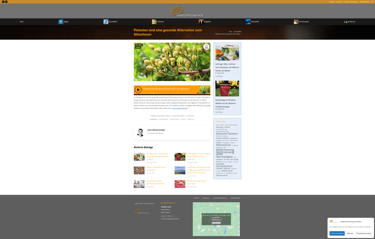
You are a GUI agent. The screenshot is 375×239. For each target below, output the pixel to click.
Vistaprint (234, 169)
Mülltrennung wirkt (225, 153)
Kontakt (196, 198)
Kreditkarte (235, 145)
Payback (219, 159)
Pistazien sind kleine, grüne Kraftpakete (156, 168)
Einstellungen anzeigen (363, 233)
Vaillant (226, 169)
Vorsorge (218, 171)
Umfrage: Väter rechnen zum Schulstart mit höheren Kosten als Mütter (157, 156)
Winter (235, 173)
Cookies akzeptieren (337, 233)
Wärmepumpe (222, 175)
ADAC (222, 125)
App (226, 125)
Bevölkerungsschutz (232, 125)
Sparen (230, 162)
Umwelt (220, 164)
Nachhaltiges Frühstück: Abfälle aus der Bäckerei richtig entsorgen (198, 156)
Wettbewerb (229, 173)
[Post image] (139, 157)
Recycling (234, 159)
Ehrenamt (219, 136)
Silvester (225, 161)
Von (177, 116)
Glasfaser (225, 136)
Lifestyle (138, 47)
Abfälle (218, 125)
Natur (235, 157)
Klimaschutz (223, 145)
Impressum (206, 198)
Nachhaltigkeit (224, 157)
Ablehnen (350, 233)
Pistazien (183, 119)
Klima (233, 143)
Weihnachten (227, 171)
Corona (227, 127)
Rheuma (219, 162)
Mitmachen (219, 147)
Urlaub (219, 169)
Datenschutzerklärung (219, 198)
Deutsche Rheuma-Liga (221, 129)
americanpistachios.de (180, 108)
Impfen (219, 143)
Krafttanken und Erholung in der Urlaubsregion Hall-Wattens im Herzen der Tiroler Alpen (198, 170)
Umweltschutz (224, 166)
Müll (225, 147)
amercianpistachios (163, 119)
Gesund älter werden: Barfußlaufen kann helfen (155, 182)
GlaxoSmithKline (222, 138)
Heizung (218, 140)
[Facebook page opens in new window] (3, 1)
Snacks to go (191, 119)
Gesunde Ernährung (175, 119)
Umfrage (236, 161)
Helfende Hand (225, 140)
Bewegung (219, 127)
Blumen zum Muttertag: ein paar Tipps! (197, 182)
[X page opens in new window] (6, 1)
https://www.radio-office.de (155, 133)
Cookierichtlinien (235, 198)
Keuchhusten (226, 143)
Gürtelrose (233, 138)
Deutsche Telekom (227, 134)
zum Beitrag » (219, 76)
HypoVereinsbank (234, 140)
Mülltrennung (225, 150)
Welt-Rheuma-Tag (220, 173)
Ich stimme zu (216, 223)
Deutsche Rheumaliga (222, 131)
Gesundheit (139, 45)
